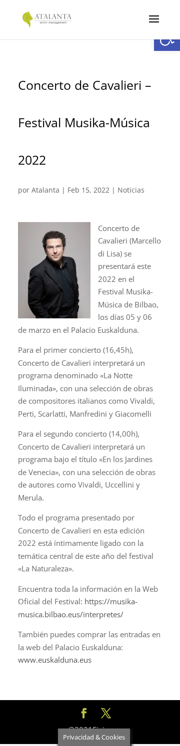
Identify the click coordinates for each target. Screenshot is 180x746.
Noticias (131, 190)
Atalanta (46, 190)
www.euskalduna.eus (55, 660)
